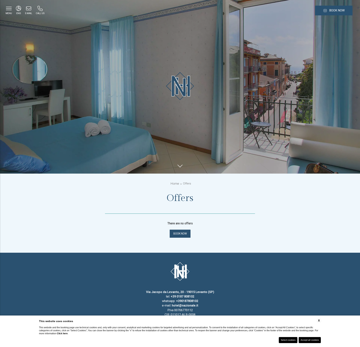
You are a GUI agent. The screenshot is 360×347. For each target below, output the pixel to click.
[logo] (180, 87)
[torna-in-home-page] (180, 272)
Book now (180, 233)
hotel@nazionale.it (185, 305)
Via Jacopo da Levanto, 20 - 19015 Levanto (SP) (180, 292)
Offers (187, 183)
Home (175, 183)
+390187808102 (187, 301)
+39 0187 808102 (182, 296)
